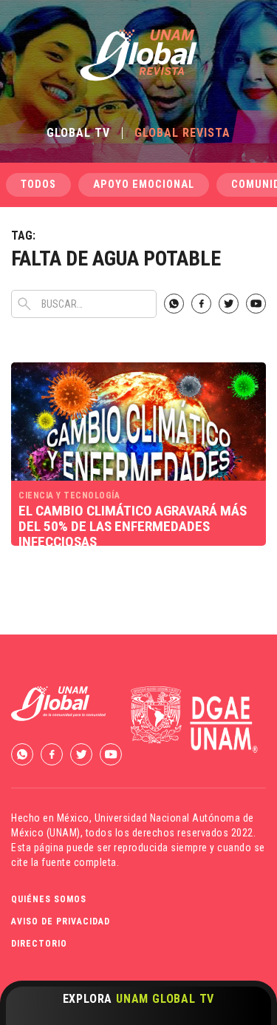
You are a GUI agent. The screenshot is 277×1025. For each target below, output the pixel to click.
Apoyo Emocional (143, 184)
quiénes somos (48, 899)
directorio (39, 943)
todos (38, 184)
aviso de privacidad (60, 921)
